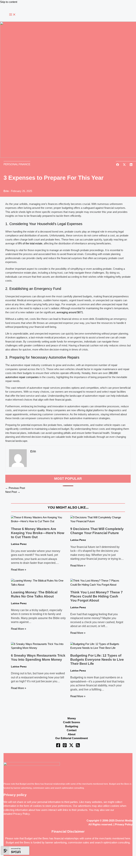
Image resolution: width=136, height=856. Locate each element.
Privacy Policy (21, 813)
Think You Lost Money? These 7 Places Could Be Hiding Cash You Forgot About (96, 596)
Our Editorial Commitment (71, 738)
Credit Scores (71, 722)
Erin (6, 190)
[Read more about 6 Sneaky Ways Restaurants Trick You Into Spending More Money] (38, 647)
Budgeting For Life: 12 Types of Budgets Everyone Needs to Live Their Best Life (97, 659)
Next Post (12, 491)
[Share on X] (124, 164)
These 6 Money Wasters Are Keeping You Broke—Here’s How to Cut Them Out (37, 533)
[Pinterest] (65, 746)
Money (71, 718)
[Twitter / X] (71, 746)
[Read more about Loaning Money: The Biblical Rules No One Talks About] (38, 584)
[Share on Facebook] (117, 164)
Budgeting (71, 726)
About (71, 734)
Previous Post (15, 487)
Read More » (18, 569)
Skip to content (8, 1)
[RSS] (78, 746)
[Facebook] (58, 746)
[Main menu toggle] (12, 15)
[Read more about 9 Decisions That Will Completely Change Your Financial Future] (97, 521)
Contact (71, 730)
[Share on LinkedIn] (131, 164)
